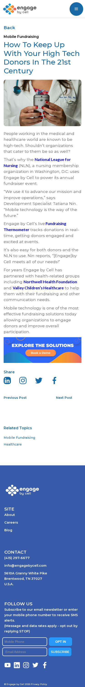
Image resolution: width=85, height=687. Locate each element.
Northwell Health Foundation (50, 281)
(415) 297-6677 (17, 558)
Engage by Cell (16, 4)
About (9, 515)
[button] (76, 9)
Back (9, 27)
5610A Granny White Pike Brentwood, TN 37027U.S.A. (25, 578)
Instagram (26, 665)
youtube (7, 665)
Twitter (35, 665)
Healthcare (13, 444)
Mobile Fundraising (19, 438)
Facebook (44, 665)
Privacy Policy (39, 684)
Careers (11, 522)
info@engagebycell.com (25, 566)
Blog (8, 530)
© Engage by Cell (17, 684)
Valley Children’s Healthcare (38, 287)
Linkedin (17, 665)
